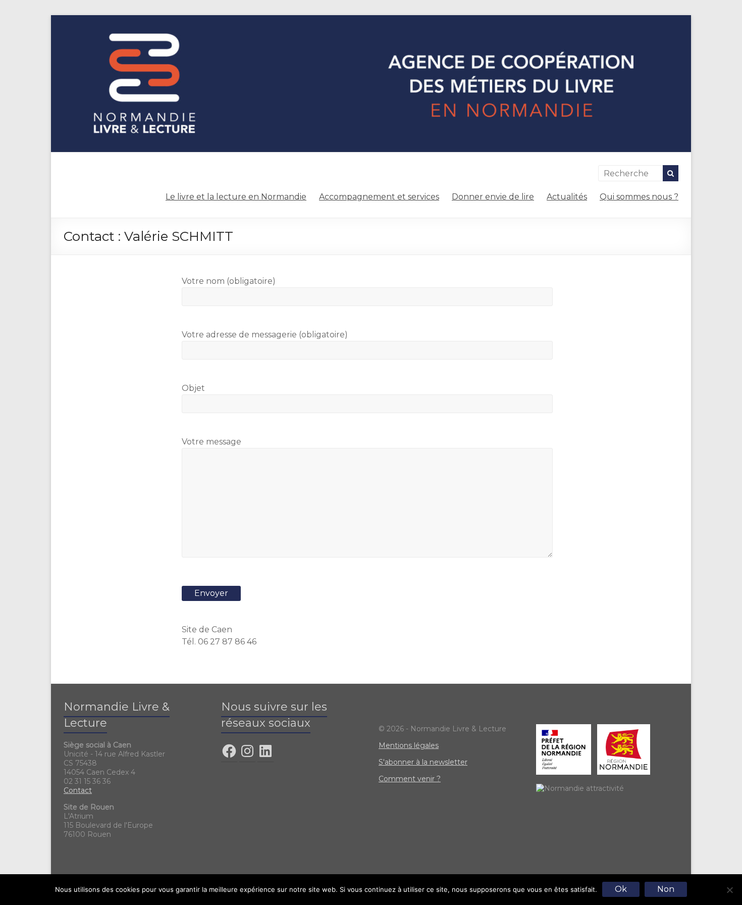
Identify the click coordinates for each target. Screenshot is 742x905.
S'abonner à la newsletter (423, 762)
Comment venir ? (410, 778)
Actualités (567, 197)
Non (665, 889)
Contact (78, 790)
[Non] (729, 890)
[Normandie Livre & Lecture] (371, 20)
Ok (621, 889)
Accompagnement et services (379, 197)
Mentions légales (409, 745)
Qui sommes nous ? (639, 197)
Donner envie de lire (493, 197)
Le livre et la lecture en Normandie (236, 197)
